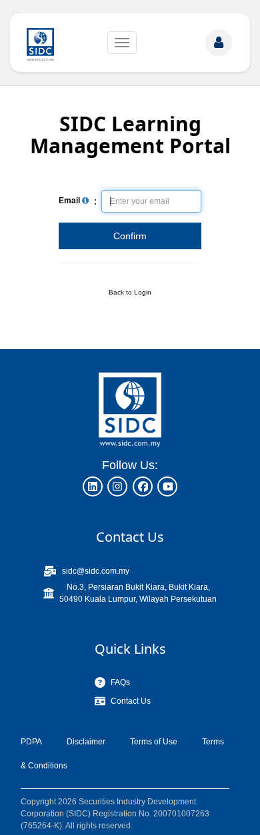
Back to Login (130, 292)
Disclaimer (86, 741)
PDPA (31, 741)
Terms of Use (153, 741)
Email (70, 200)
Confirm (130, 236)
